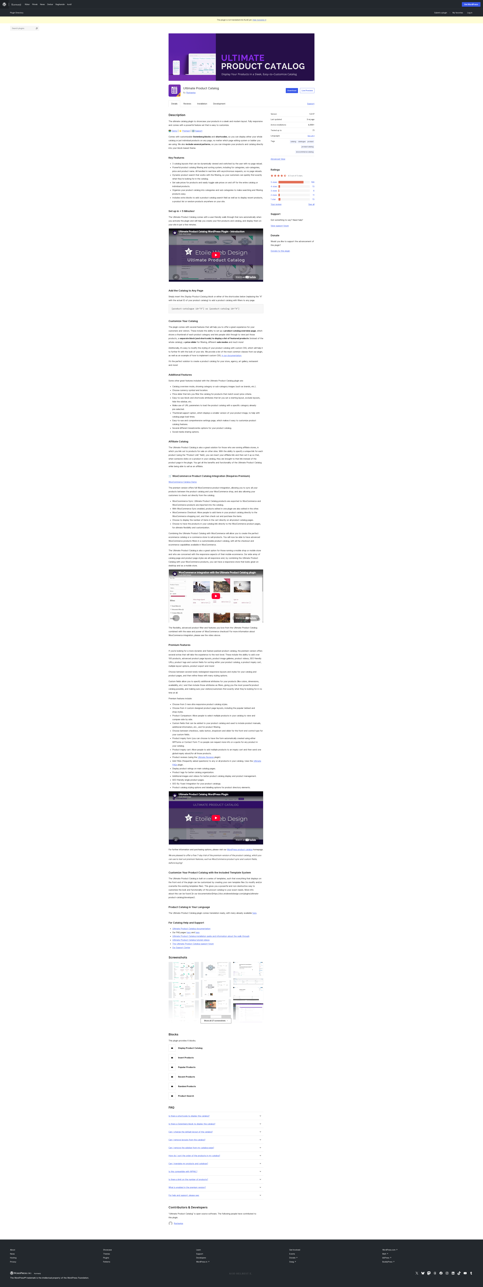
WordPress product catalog (239, 849)
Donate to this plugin (280, 251)
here (254, 913)
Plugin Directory (16, 13)
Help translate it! (259, 20)
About (12, 1250)
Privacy (13, 1262)
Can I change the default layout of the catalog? (191, 1132)
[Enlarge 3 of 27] (195, 1003)
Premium (186, 131)
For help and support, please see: (184, 1195)
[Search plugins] (36, 28)
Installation (202, 103)
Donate (293, 1258)
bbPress (386, 1258)
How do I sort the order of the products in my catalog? (194, 1155)
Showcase (107, 1250)
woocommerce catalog (304, 152)
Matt (385, 1254)
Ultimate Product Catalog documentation (191, 928)
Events (292, 1254)
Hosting (13, 1258)
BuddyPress (388, 1262)
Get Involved (294, 1250)
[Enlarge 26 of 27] (260, 1006)
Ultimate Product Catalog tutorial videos (191, 940)
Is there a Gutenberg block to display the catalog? (192, 1124)
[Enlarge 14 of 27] (227, 1018)
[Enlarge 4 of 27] (195, 1023)
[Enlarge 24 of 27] (260, 981)
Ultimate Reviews (206, 757)
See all (311, 204)
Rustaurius (191, 92)
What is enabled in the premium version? (187, 1187)
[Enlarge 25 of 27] (260, 990)
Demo (174, 131)
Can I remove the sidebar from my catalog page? (191, 1148)
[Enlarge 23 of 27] (260, 965)
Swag (292, 1262)
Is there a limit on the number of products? (188, 1179)
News (12, 1254)
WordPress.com (390, 1250)
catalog (293, 141)
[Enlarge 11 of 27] (227, 965)
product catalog (307, 147)
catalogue (302, 141)
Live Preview (307, 90)
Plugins (106, 1258)
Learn (198, 1250)
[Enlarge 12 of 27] (227, 983)
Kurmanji (37, 1273)
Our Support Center (181, 947)
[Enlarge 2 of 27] (195, 985)
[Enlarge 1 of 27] (195, 965)
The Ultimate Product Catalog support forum (193, 943)
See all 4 (311, 136)
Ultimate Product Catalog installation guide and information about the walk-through (210, 936)
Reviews (187, 103)
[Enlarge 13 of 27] (227, 1002)
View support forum (280, 225)
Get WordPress (471, 4)
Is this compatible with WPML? (183, 1171)
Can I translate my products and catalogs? (188, 1163)
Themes (106, 1254)
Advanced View (278, 159)
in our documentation (231, 355)
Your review (276, 204)
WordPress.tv (203, 1262)
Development (219, 103)
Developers (201, 1258)
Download (291, 90)
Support (310, 103)
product (310, 141)
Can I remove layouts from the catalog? (187, 1140)
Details (174, 103)
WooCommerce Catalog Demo (183, 482)
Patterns (106, 1262)
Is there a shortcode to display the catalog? (189, 1116)
